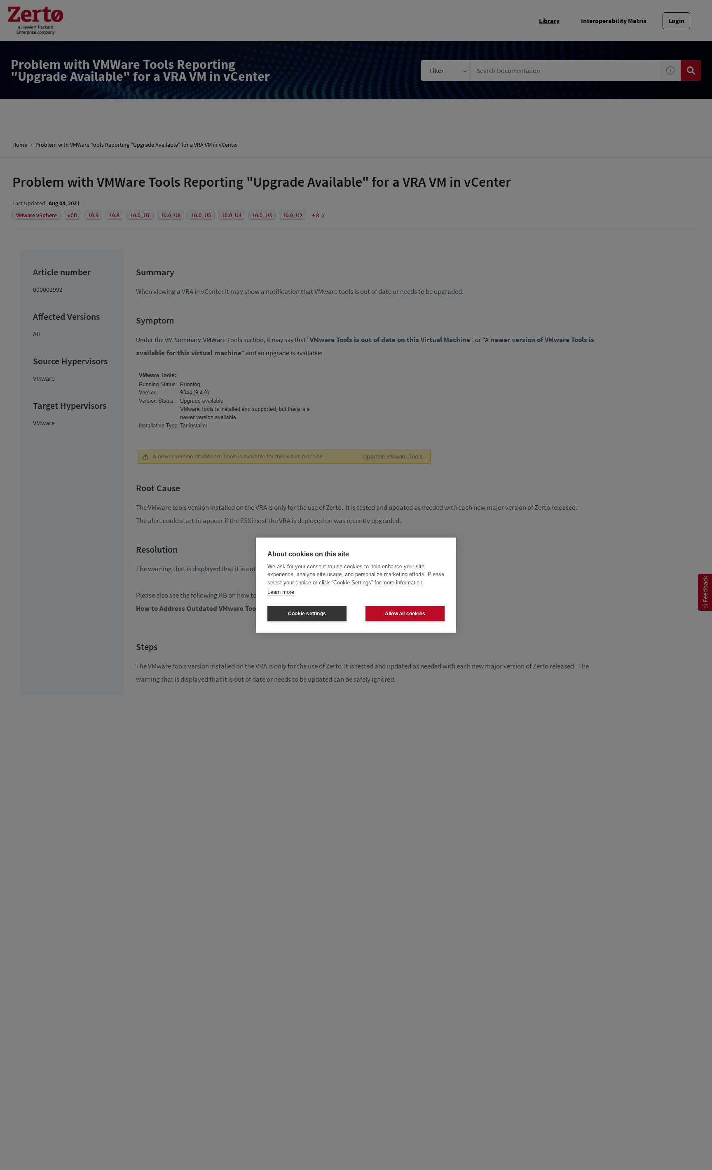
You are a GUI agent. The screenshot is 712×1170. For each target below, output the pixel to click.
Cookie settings (307, 614)
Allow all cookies (405, 614)
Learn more (280, 592)
